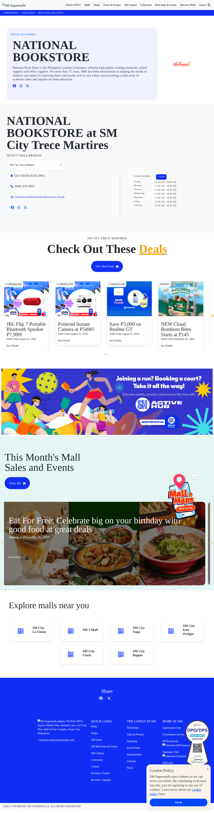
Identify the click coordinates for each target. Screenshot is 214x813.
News (130, 767)
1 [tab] (105, 354)
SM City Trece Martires (23, 34)
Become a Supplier (101, 779)
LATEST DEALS (28, 13)
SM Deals (96, 739)
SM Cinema (97, 753)
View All (15, 483)
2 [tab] (108, 354)
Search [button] (203, 5)
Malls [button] (87, 5)
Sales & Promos (135, 734)
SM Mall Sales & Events (104, 746)
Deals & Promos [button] (112, 5)
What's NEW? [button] (73, 5)
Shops (94, 733)
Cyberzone (97, 759)
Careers (95, 766)
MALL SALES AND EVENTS (50, 13)
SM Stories (133, 727)
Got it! (178, 802)
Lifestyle (131, 761)
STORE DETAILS (10, 13)
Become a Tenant (100, 773)
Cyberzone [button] (146, 5)
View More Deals (105, 266)
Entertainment (134, 754)
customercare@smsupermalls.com (56, 740)
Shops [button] (96, 5)
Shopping (132, 741)
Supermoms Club (172, 727)
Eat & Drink (133, 747)
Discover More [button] (188, 5)
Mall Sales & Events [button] (166, 5)
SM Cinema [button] (130, 5)
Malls (94, 726)
